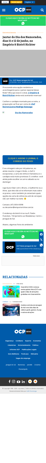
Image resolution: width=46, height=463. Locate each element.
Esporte (28, 341)
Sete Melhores (13, 354)
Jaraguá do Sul (11, 365)
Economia (37, 341)
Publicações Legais (29, 349)
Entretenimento (7, 283)
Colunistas (12, 345)
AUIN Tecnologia (32, 391)
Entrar (5, 2)
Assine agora (16, 2)
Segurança (9, 341)
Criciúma (37, 365)
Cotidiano (5, 301)
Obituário (34, 354)
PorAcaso (25, 354)
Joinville (29, 365)
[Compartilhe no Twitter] (41, 240)
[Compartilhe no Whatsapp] (41, 245)
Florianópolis (23, 369)
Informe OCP (15, 349)
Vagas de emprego (23, 358)
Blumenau (21, 365)
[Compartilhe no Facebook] (41, 235)
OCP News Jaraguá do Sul (23, 80)
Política (35, 345)
